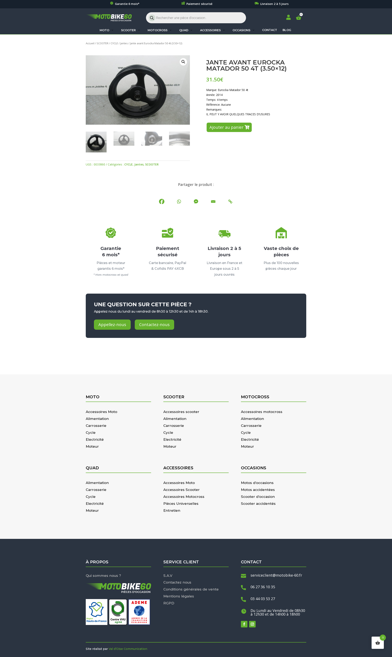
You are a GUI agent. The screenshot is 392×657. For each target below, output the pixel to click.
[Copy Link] (230, 201)
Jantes (124, 43)
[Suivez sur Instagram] (252, 624)
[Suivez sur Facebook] (244, 624)
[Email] (213, 201)
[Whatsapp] (179, 201)
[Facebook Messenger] (196, 201)
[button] (183, 61)
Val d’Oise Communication (128, 649)
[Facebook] (162, 201)
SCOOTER (102, 43)
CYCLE (114, 43)
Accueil (90, 43)
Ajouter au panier (226, 127)
